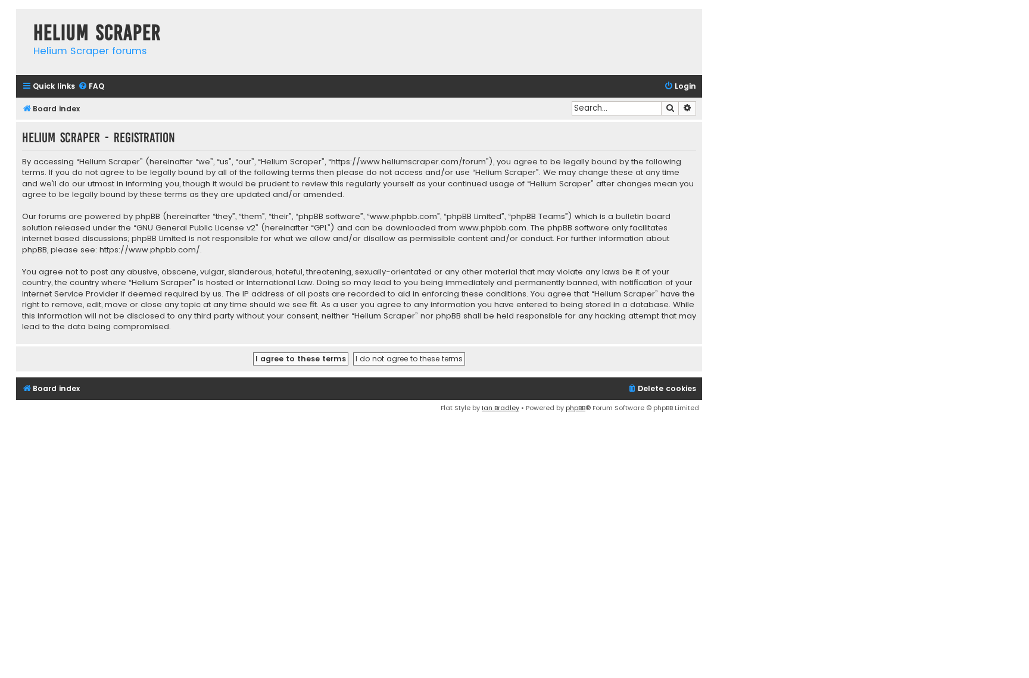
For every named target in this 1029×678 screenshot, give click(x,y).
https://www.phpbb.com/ (149, 250)
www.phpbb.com (492, 228)
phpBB (575, 408)
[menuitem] (91, 87)
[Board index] (21, 20)
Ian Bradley (500, 408)
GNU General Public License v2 (195, 228)
